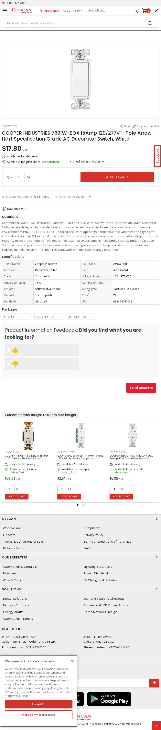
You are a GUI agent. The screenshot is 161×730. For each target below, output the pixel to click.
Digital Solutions (15, 598)
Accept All (39, 704)
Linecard (9, 535)
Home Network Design (100, 612)
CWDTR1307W (118, 452)
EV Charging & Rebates (100, 580)
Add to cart (117, 177)
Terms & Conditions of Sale (23, 541)
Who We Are (12, 528)
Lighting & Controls (97, 566)
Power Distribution (97, 573)
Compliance (92, 528)
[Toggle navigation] (5, 11)
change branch (96, 10)
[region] (38, 691)
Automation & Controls (20, 566)
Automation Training (18, 618)
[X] (72, 661)
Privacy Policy (93, 535)
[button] (78, 505)
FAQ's (87, 548)
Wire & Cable (12, 580)
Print (156, 126)
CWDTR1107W (66, 452)
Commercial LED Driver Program (107, 605)
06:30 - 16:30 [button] (71, 10)
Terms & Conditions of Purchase (107, 541)
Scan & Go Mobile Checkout (103, 598)
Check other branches (87, 161)
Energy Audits (13, 612)
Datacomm (10, 573)
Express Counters (16, 605)
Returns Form (13, 548)
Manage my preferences (38, 714)
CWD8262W (12, 452)
